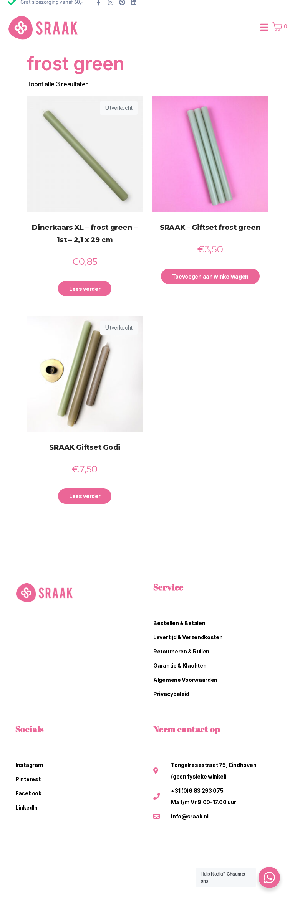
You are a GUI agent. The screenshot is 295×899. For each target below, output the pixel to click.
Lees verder (85, 288)
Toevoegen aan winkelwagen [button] (210, 276)
